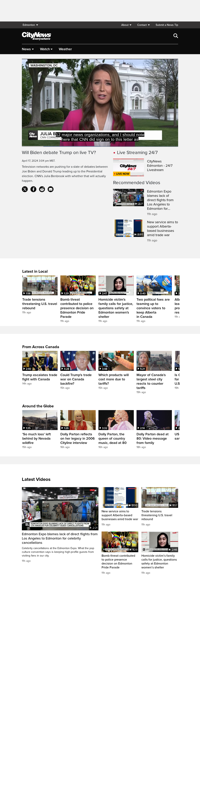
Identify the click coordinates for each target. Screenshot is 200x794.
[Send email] (51, 189)
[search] (175, 36)
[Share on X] (25, 189)
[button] (126, 25)
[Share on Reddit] (42, 189)
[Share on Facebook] (33, 189)
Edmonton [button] (29, 25)
